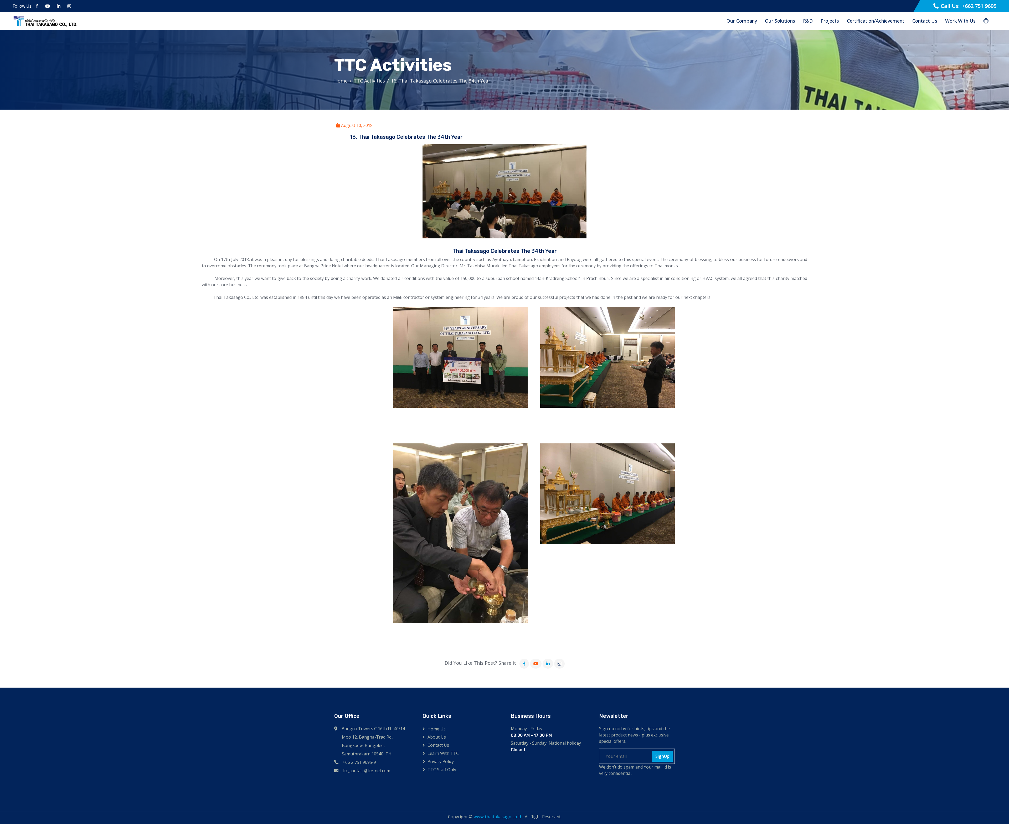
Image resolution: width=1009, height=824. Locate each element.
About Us (437, 737)
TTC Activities (369, 81)
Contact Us (924, 21)
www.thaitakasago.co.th (498, 817)
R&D (808, 21)
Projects (830, 21)
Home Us (437, 729)
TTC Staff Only (442, 769)
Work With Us (960, 21)
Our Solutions (780, 21)
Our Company (742, 21)
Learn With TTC (443, 753)
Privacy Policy (441, 761)
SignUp (662, 756)
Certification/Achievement (875, 21)
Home (341, 81)
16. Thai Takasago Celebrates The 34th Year (440, 81)
